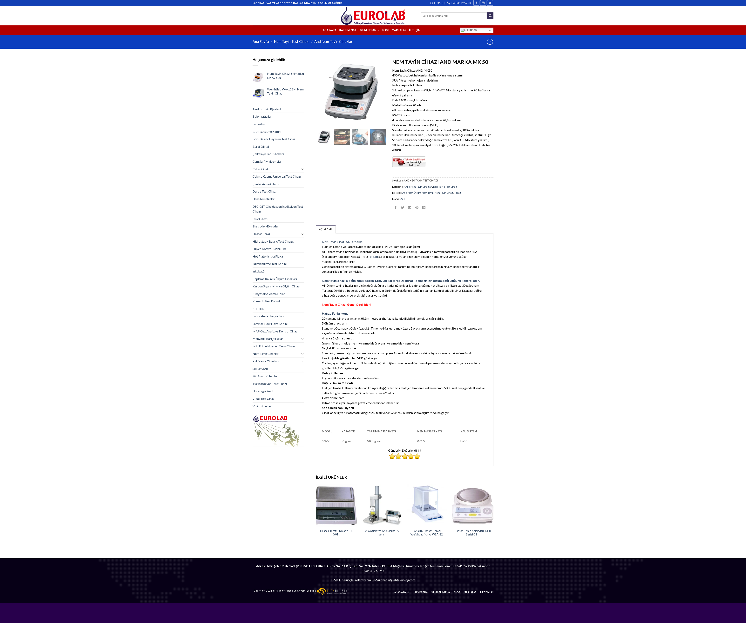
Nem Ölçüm (414, 192)
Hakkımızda (347, 30)
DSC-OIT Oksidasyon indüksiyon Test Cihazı (278, 209)
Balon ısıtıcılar (262, 116)
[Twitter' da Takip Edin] (490, 3)
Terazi (457, 192)
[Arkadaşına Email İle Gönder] (410, 207)
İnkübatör (259, 271)
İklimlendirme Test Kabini (270, 264)
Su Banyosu (260, 369)
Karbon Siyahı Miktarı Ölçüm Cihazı (276, 286)
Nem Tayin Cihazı (444, 192)
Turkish (471, 30)
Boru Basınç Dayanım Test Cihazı (274, 139)
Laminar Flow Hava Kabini (270, 323)
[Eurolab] (373, 15)
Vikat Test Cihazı (264, 398)
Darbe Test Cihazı (264, 191)
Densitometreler (264, 199)
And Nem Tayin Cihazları (333, 41)
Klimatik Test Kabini (266, 301)
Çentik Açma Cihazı (266, 184)
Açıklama (326, 229)
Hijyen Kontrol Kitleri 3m (269, 249)
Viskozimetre (262, 406)
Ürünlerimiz (368, 30)
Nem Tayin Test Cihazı (291, 41)
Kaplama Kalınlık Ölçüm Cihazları (275, 279)
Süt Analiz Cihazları (265, 376)
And (404, 192)
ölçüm (374, 256)
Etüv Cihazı (260, 219)
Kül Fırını (258, 309)
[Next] (493, 514)
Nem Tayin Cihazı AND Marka (342, 242)
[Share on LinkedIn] (424, 207)
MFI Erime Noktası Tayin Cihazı (274, 346)
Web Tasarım (307, 590)
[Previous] (316, 514)
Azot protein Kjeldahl (267, 109)
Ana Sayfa (261, 41)
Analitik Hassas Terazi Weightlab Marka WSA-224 (427, 532)
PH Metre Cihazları (266, 361)
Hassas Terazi (262, 234)
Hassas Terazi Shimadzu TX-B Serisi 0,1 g (473, 532)
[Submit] (490, 15)
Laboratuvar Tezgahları (268, 316)
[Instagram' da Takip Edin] (483, 3)
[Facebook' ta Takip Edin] (476, 3)
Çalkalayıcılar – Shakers (268, 154)
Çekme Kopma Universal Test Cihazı (277, 176)
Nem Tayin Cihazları (266, 353)
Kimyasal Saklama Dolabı (269, 294)
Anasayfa (329, 30)
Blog (385, 30)
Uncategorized (263, 391)
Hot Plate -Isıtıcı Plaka (268, 256)
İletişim (414, 30)
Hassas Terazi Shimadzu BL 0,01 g (336, 532)
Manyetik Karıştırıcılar (268, 338)
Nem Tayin (428, 192)
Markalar (399, 30)
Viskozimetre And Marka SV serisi (382, 532)
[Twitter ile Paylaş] (403, 207)
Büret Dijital (261, 146)
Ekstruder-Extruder (266, 226)
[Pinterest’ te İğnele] (417, 207)
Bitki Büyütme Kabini (267, 131)
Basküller (259, 124)
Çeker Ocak (261, 169)
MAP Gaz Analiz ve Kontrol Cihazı (275, 331)
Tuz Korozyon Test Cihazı (270, 383)
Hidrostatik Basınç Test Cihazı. (273, 241)
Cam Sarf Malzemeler (267, 161)
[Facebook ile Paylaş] (396, 207)
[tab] (326, 229)
